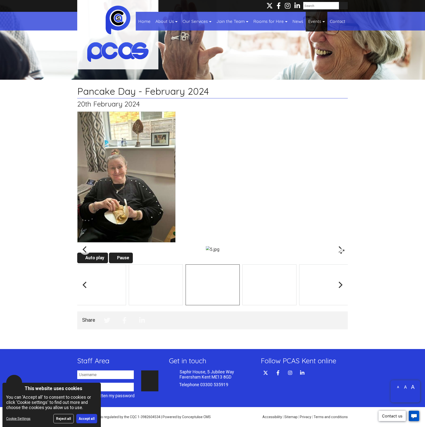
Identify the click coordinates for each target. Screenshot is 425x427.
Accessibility (272, 417)
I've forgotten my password (108, 395)
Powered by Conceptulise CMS (187, 417)
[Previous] (85, 249)
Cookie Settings (18, 419)
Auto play (94, 257)
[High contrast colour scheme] (405, 395)
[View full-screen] (342, 252)
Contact (337, 21)
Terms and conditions (331, 417)
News (297, 21)
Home (144, 21)
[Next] (339, 284)
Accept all (87, 419)
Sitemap (291, 417)
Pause (122, 257)
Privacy (305, 417)
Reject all (63, 419)
